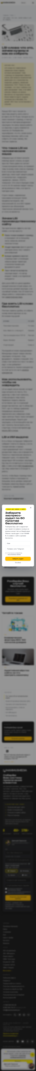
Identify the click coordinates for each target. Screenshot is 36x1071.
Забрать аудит (18, 559)
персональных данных (14, 554)
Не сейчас (18, 562)
